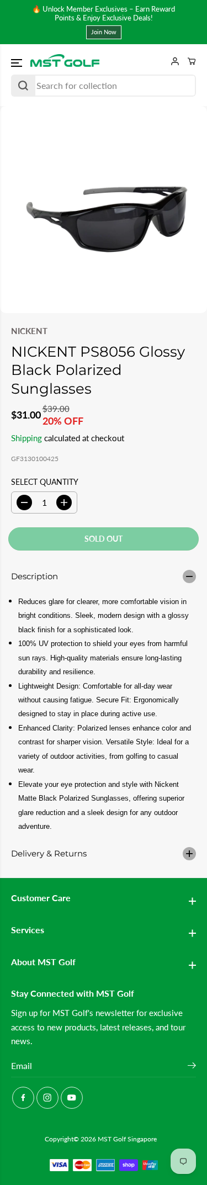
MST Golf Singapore (127, 1139)
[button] (17, 63)
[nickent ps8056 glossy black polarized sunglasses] (103, 209)
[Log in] (171, 61)
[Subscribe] (192, 1067)
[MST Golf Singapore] (64, 61)
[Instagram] (47, 1098)
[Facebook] (23, 1098)
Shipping (26, 438)
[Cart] (187, 61)
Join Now (103, 31)
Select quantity (44, 481)
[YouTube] (72, 1098)
